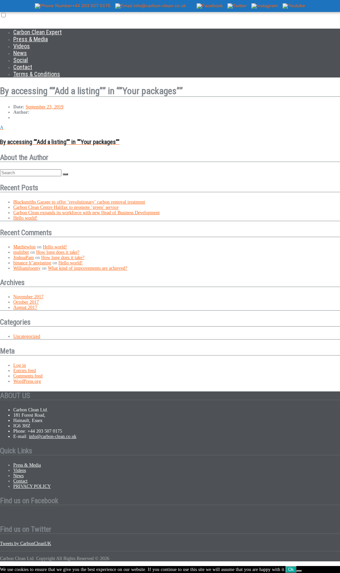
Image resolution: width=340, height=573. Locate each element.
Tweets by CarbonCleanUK (25, 543)
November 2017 (28, 296)
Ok (291, 569)
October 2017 (26, 302)
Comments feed (27, 375)
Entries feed (24, 370)
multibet (21, 252)
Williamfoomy (27, 268)
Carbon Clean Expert (37, 32)
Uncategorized (26, 336)
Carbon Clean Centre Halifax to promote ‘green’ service (66, 207)
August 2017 (25, 307)
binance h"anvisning (32, 262)
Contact (22, 67)
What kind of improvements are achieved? (87, 268)
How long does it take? (57, 252)
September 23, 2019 (44, 106)
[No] (299, 571)
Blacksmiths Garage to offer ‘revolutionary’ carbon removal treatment (79, 202)
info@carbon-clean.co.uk (52, 436)
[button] (170, 135)
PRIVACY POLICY (32, 486)
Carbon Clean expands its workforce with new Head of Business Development (86, 212)
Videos (21, 46)
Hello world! (25, 217)
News (20, 53)
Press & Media (30, 39)
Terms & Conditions (36, 74)
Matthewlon (24, 246)
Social (20, 60)
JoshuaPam (23, 257)
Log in (19, 365)
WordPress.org (27, 381)
